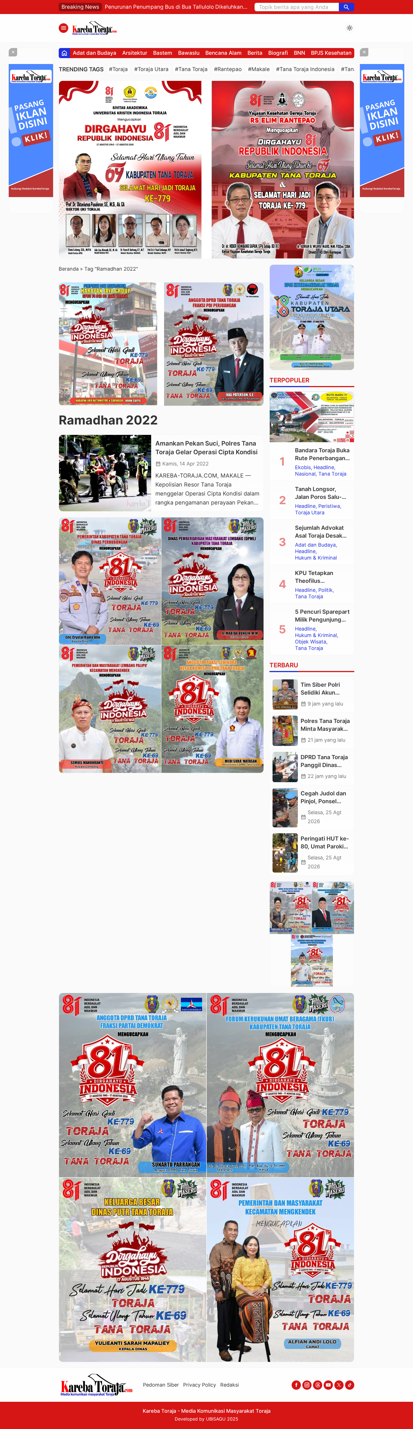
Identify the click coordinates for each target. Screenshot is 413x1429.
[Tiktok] (349, 1385)
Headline (324, 467)
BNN (299, 53)
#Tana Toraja (191, 69)
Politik (325, 590)
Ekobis (303, 467)
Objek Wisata (310, 641)
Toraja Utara (309, 512)
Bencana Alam (223, 53)
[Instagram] (307, 1385)
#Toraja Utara (151, 69)
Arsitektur (134, 53)
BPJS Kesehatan (331, 53)
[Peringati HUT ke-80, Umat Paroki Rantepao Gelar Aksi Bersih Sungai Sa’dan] (285, 853)
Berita (255, 53)
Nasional (305, 473)
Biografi (278, 53)
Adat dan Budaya (94, 53)
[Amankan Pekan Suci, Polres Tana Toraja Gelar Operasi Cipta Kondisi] (105, 473)
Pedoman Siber (161, 1385)
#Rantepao (228, 69)
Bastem (162, 53)
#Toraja (118, 69)
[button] (346, 7)
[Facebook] (296, 1385)
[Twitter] (339, 1385)
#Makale (259, 69)
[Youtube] (328, 1385)
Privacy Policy (199, 1385)
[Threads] (317, 1385)
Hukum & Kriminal (316, 557)
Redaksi (229, 1385)
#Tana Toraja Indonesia (305, 69)
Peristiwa (329, 506)
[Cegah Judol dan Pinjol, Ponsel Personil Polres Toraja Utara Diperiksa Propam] (285, 807)
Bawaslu (188, 53)
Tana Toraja (332, 473)
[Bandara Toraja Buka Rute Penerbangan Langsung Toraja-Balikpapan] (312, 417)
